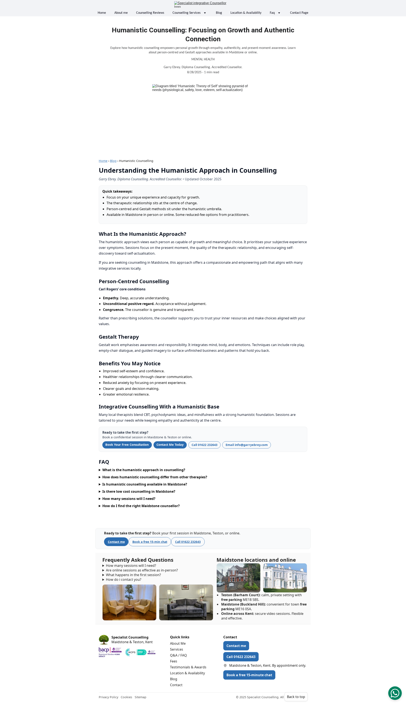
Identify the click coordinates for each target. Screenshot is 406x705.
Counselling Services (186, 13)
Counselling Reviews (150, 13)
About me (121, 13)
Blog (219, 13)
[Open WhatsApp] (395, 693)
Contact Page (299, 13)
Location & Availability (245, 13)
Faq (272, 13)
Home (102, 13)
